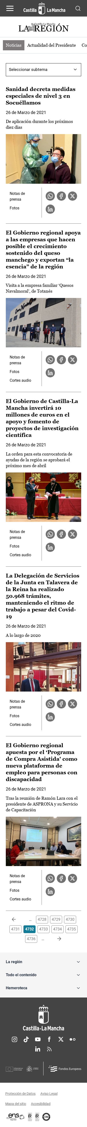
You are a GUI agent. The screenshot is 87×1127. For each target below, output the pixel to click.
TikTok (26, 1039)
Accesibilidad (41, 1104)
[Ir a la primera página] (17, 919)
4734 (57, 929)
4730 (70, 919)
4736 (31, 939)
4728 (42, 919)
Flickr (72, 1039)
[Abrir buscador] (78, 8)
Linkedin (38, 1049)
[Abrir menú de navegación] (10, 8)
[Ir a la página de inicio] (44, 8)
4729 (56, 919)
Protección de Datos (20, 1094)
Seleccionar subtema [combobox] (28, 69)
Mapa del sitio (15, 1104)
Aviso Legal (49, 1094)
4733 (43, 929)
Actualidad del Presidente (51, 45)
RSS (49, 1049)
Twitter (61, 1039)
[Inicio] (43, 1018)
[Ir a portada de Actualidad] (43, 28)
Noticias (14, 45)
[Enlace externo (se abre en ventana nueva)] (37, 1116)
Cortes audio (20, 380)
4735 (71, 929)
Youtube (38, 1039)
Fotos (14, 208)
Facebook (49, 1039)
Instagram (14, 1039)
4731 (15, 929)
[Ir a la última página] (55, 939)
